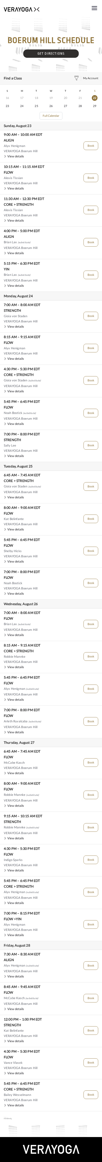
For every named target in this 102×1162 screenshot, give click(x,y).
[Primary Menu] (94, 8)
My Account (90, 78)
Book (91, 145)
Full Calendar (51, 115)
